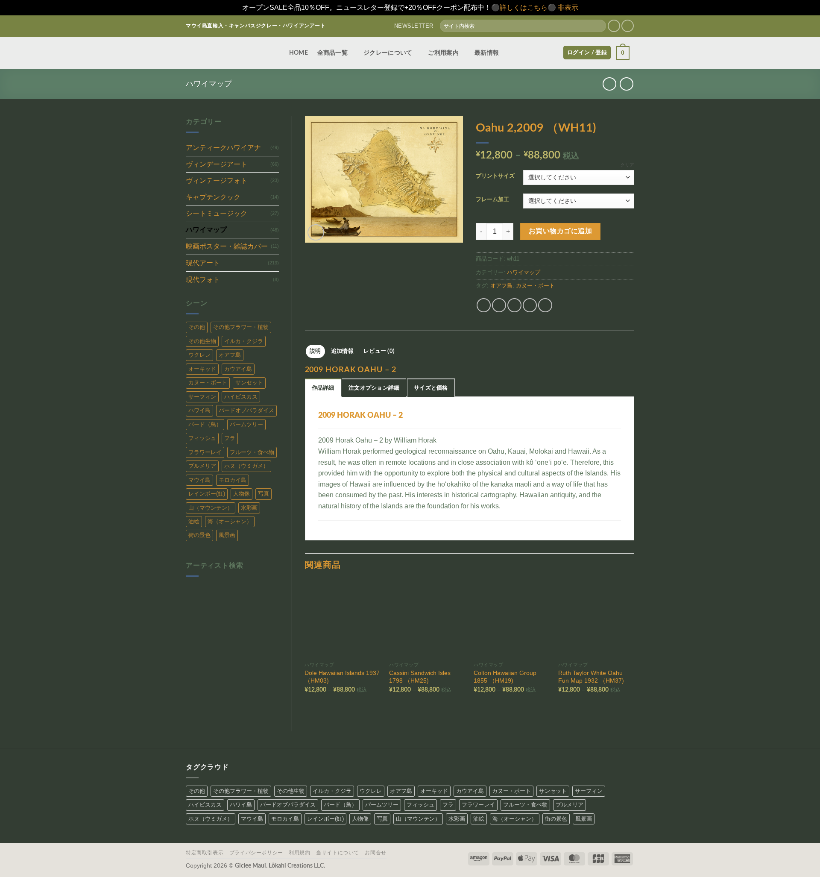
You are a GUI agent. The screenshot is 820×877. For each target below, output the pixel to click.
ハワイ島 (199, 410)
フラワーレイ (205, 452)
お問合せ (375, 853)
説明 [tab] (315, 351)
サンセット (249, 382)
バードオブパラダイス (246, 410)
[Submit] (599, 26)
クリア (627, 164)
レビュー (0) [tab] (379, 351)
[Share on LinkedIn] (545, 305)
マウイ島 (199, 480)
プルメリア (202, 466)
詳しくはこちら (524, 7)
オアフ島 (230, 355)
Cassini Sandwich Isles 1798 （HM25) (420, 676)
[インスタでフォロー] (614, 26)
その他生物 (202, 341)
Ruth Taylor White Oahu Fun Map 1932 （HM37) (591, 676)
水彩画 (249, 507)
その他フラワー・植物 (241, 327)
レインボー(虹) (206, 493)
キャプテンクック (213, 197)
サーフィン (202, 396)
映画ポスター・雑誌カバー (227, 246)
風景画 (227, 535)
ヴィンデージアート (216, 164)
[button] (410, 26)
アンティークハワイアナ (223, 147)
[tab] (323, 387)
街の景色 (199, 535)
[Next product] (609, 84)
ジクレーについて (387, 53)
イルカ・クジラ (243, 341)
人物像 (241, 493)
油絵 (193, 521)
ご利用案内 (443, 53)
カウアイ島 (238, 369)
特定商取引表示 (204, 853)
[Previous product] (626, 84)
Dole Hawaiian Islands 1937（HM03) (342, 676)
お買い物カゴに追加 (560, 231)
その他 (196, 327)
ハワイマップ (209, 83)
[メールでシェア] (514, 305)
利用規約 (299, 853)
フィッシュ (202, 438)
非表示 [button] (568, 7)
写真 (263, 493)
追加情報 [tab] (342, 351)
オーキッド (202, 369)
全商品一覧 (332, 53)
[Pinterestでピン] (530, 305)
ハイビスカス (241, 396)
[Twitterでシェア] (499, 305)
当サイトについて (337, 853)
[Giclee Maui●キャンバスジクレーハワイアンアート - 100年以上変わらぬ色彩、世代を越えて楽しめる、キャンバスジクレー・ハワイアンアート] (229, 52)
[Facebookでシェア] (484, 305)
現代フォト (203, 279)
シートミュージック (216, 213)
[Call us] (627, 26)
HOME (298, 53)
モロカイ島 (232, 480)
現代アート (203, 263)
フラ (229, 438)
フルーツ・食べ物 (252, 452)
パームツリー (246, 424)
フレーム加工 (492, 199)
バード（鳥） (205, 424)
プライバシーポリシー (256, 853)
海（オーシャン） (230, 521)
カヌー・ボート (207, 382)
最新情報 (486, 53)
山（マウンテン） (210, 507)
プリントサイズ (495, 176)
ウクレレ (199, 355)
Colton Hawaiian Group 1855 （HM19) (505, 676)
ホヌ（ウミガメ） (246, 466)
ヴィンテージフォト (216, 180)
